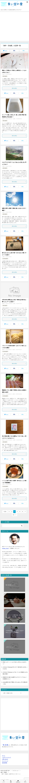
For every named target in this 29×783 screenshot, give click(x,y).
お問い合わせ (5, 759)
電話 (11, 782)
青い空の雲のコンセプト (11, 585)
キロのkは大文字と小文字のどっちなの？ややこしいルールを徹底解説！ (15, 631)
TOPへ (25, 781)
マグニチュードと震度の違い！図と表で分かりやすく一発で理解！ (14, 616)
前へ (6, 511)
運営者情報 (4, 762)
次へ (14, 514)
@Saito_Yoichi (5, 548)
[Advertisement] (14, 26)
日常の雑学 (5, 76)
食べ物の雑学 (5, 258)
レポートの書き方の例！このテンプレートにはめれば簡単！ (14, 600)
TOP (6, 770)
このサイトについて (10, 647)
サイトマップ (5, 761)
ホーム (3, 755)
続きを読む (14, 88)
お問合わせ (18, 782)
